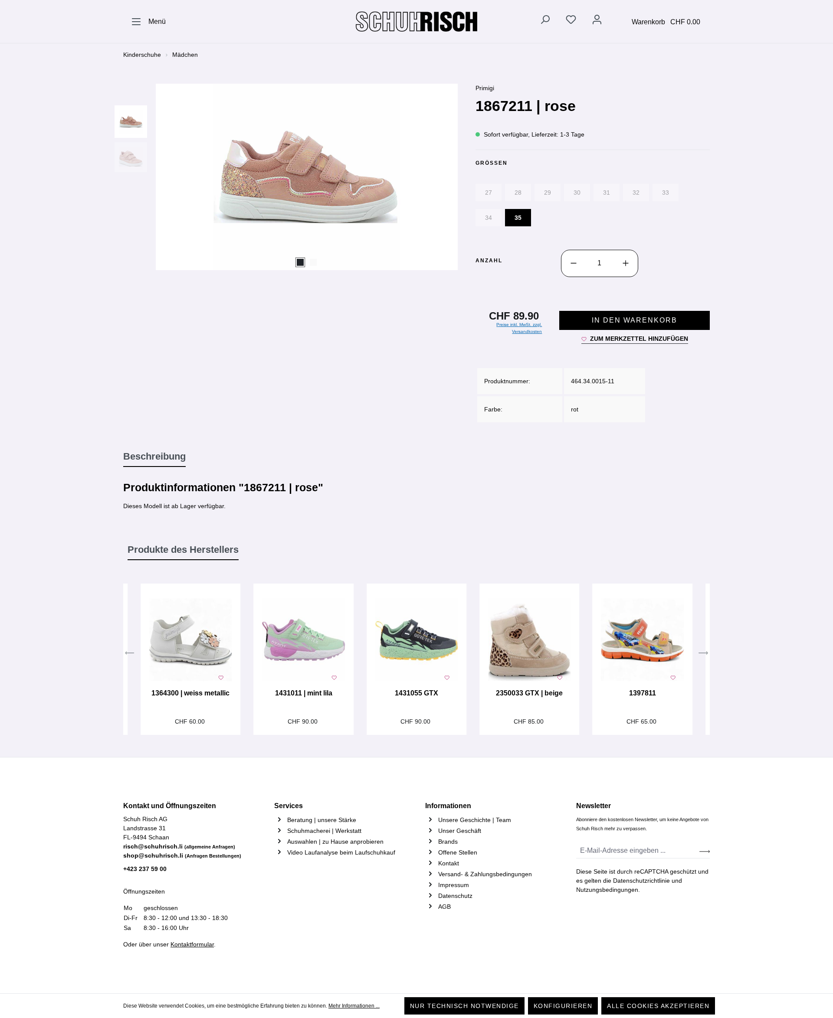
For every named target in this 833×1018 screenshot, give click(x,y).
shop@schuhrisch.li (182, 855)
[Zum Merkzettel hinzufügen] (221, 677)
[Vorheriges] (130, 654)
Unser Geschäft (459, 830)
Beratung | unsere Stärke (321, 819)
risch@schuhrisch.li (179, 846)
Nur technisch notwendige (464, 1005)
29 (547, 192)
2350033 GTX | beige (529, 693)
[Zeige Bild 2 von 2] (313, 262)
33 (665, 192)
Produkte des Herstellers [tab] (183, 549)
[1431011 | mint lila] (303, 640)
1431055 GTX (416, 693)
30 (577, 192)
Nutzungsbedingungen (607, 889)
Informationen (448, 805)
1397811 (642, 693)
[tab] (154, 457)
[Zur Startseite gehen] (416, 21)
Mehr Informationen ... (354, 1006)
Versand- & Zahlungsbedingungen (485, 874)
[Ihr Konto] (597, 21)
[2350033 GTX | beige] (529, 640)
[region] (291, 177)
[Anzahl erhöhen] (625, 263)
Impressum (453, 884)
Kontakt (448, 863)
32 (636, 192)
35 (518, 217)
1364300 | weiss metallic (190, 693)
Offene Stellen (457, 852)
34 (488, 217)
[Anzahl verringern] (573, 263)
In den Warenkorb (634, 320)
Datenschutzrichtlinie (641, 880)
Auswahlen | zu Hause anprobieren (335, 841)
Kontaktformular (192, 944)
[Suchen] (545, 21)
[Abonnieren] (704, 850)
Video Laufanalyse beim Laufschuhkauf (341, 852)
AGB (444, 906)
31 (606, 192)
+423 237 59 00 (145, 868)
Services (288, 805)
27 (488, 192)
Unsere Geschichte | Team (474, 819)
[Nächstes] (703, 654)
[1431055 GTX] (416, 640)
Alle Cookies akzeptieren (658, 1005)
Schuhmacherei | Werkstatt (324, 830)
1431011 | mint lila (303, 693)
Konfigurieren (563, 1005)
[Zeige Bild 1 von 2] (300, 262)
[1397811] (642, 640)
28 (518, 192)
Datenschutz (455, 895)
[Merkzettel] (571, 21)
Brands (448, 841)
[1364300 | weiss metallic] (190, 640)
